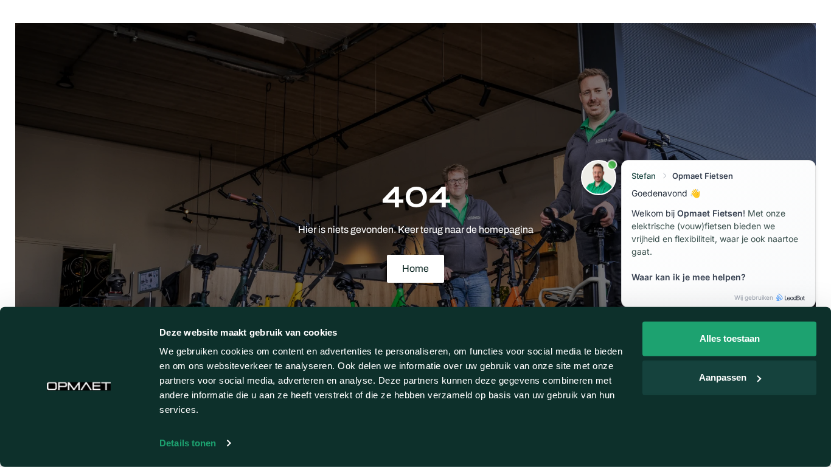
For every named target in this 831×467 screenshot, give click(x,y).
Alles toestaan (730, 338)
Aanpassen (722, 377)
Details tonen (187, 443)
